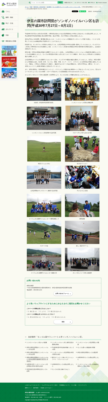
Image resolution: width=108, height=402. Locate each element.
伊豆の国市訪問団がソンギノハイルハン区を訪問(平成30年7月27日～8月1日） (37, 359)
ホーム (27, 7)
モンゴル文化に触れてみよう (61, 369)
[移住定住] (9, 73)
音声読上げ (92, 2)
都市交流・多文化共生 (39, 7)
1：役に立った (32, 311)
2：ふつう (43, 311)
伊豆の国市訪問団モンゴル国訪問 (87, 352)
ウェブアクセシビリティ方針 (49, 385)
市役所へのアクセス (45, 388)
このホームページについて (32, 385)
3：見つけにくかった (59, 317)
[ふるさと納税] (9, 62)
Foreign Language (102, 2)
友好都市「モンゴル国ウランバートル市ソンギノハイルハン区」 (64, 7)
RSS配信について (64, 385)
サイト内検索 (29, 2)
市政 (31, 7)
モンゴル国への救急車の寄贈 (86, 347)
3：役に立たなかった (55, 311)
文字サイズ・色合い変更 (82, 2)
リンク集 (73, 385)
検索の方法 (67, 2)
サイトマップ (82, 385)
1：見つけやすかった (34, 317)
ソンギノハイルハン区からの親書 (37, 342)
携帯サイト (28, 388)
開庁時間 (35, 388)
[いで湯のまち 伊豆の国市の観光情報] (9, 51)
